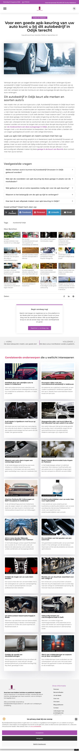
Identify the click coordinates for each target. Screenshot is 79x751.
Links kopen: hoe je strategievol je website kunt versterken (58, 714)
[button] (76, 719)
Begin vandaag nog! (39, 309)
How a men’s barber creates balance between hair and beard (48, 272)
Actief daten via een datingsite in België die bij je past (66, 256)
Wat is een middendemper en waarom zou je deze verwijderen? (57, 655)
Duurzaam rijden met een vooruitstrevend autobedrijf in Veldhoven (58, 383)
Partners (56, 689)
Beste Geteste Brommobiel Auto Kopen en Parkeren (57, 461)
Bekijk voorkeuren (39, 744)
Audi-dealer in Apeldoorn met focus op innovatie (20, 422)
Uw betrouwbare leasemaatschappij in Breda (20, 616)
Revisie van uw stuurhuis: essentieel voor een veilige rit (58, 577)
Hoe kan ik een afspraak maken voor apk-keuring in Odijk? (39, 201)
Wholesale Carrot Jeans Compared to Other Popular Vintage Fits (47, 256)
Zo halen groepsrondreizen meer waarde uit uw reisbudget (12, 241)
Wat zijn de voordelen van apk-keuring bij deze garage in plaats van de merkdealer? (39, 180)
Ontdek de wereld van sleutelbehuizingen (13, 655)
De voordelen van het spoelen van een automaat (56, 539)
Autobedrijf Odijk (19, 223)
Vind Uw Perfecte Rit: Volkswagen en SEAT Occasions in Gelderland (19, 500)
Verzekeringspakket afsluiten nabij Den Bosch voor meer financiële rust (30, 272)
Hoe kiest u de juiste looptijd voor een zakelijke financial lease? (12, 272)
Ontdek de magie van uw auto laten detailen (19, 577)
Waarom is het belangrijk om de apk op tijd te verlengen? (39, 195)
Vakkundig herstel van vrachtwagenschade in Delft (53, 616)
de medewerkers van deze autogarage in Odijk (27, 127)
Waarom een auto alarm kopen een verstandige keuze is (19, 461)
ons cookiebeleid (35, 726)
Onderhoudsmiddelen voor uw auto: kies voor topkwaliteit (58, 500)
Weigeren (39, 738)
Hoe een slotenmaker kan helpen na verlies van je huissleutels (66, 272)
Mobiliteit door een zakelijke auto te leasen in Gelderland (19, 383)
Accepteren (40, 733)
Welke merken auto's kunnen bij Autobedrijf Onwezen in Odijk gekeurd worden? (39, 171)
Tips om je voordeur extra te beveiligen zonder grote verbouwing (48, 285)
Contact (56, 708)
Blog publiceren (58, 704)
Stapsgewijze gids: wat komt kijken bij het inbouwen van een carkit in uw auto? (58, 422)
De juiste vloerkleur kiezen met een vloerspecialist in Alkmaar (30, 256)
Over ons (56, 698)
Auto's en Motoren (39, 17)
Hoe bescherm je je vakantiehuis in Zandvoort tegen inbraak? (12, 285)
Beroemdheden (58, 692)
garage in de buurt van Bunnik (50, 149)
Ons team (56, 701)
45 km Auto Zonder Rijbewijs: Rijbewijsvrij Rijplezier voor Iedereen (19, 539)
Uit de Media (57, 695)
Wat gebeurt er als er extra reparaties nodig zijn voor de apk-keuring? (39, 188)
